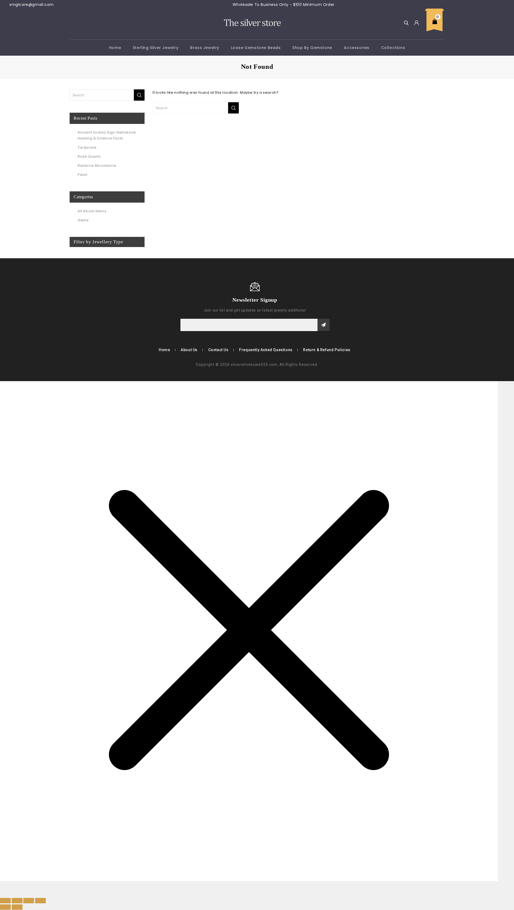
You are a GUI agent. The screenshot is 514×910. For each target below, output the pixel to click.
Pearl (83, 174)
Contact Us (218, 350)
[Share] (28, 900)
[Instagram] (88, 299)
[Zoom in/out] (5, 900)
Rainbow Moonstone (97, 165)
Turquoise (87, 147)
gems (83, 220)
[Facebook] (73, 299)
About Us (189, 350)
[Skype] (81, 299)
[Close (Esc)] (40, 900)
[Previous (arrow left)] (5, 907)
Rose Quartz (89, 156)
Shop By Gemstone (312, 47)
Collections (393, 47)
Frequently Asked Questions (266, 350)
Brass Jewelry (204, 47)
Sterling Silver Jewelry (156, 47)
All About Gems (92, 211)
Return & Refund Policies (326, 350)
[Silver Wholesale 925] (252, 22)
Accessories (356, 47)
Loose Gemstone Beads (256, 47)
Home (115, 47)
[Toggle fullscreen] (17, 900)
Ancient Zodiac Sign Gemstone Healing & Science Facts (107, 135)
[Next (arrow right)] (17, 907)
